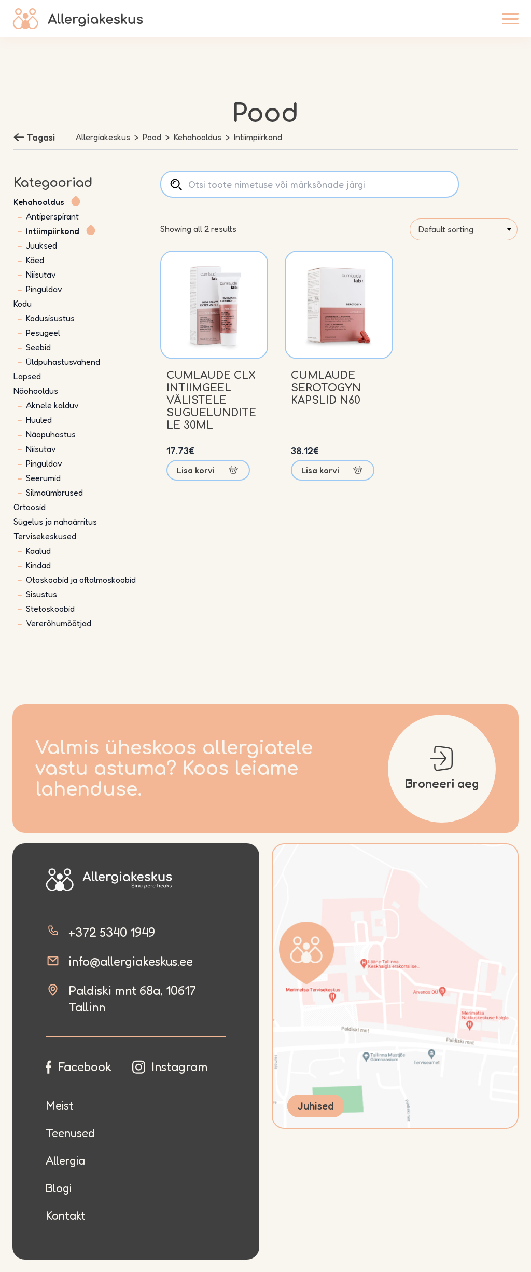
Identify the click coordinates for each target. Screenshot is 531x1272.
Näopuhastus (51, 434)
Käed (35, 260)
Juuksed (41, 245)
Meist (60, 1105)
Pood (152, 137)
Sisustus (41, 594)
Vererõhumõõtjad (58, 623)
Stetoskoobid (50, 609)
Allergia (65, 1160)
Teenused (70, 1133)
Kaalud (38, 550)
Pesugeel (43, 332)
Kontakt (66, 1215)
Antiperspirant (52, 216)
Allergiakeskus (103, 137)
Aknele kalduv (52, 405)
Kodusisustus (50, 318)
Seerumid (43, 478)
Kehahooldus (197, 137)
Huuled (39, 420)
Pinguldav (44, 289)
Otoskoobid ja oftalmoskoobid (81, 580)
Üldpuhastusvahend (63, 362)
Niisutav (41, 274)
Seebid (38, 347)
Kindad (38, 565)
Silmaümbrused (54, 492)
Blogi (59, 1188)
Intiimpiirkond (52, 231)
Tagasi (40, 137)
